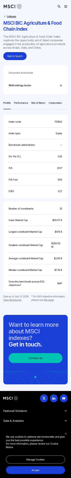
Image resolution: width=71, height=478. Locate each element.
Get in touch (15, 56)
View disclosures (12, 299)
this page (49, 299)
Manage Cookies (35, 459)
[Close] (65, 433)
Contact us (35, 358)
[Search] (59, 6)
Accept (35, 470)
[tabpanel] (35, 205)
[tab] (7, 105)
